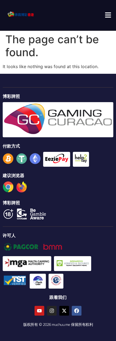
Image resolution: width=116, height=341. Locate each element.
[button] (108, 15)
